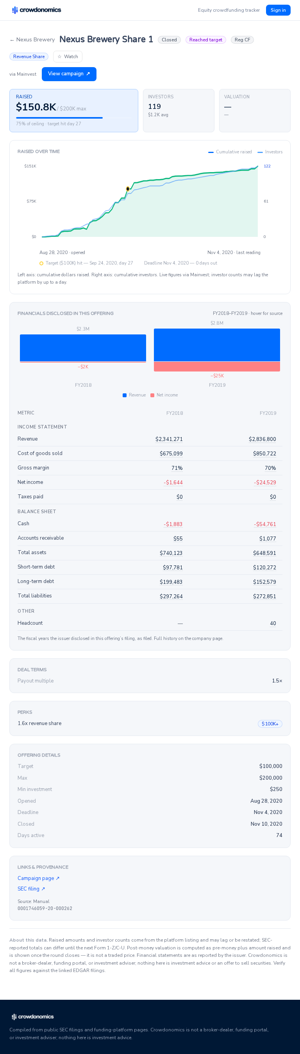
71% (177, 468)
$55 (178, 538)
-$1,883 (173, 524)
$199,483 (171, 582)
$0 (180, 497)
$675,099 (171, 453)
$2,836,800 (262, 439)
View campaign (69, 73)
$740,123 (171, 553)
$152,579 (264, 582)
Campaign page (39, 878)
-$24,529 (265, 482)
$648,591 (264, 553)
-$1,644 (173, 482)
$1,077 (267, 538)
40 (273, 623)
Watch (67, 56)
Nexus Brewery (32, 39)
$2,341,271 (169, 439)
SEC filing (31, 888)
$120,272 (264, 567)
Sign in (278, 10)
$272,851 (264, 596)
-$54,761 (265, 524)
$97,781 (173, 567)
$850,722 (264, 453)
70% (270, 468)
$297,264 (171, 596)
